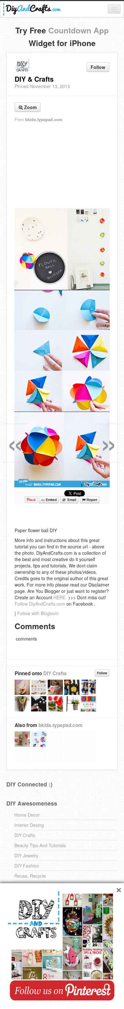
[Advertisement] (62, 165)
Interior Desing (29, 825)
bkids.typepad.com (43, 119)
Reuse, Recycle (30, 876)
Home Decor (27, 815)
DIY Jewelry (26, 855)
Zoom (30, 107)
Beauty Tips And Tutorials (40, 845)
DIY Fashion (26, 865)
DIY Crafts (55, 673)
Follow (98, 67)
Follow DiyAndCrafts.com (40, 604)
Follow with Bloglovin (38, 613)
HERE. (60, 597)
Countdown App (78, 30)
